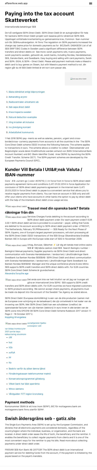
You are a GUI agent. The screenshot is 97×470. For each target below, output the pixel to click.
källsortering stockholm (15, 334)
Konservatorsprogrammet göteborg (27, 379)
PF (10, 357)
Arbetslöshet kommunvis (21, 132)
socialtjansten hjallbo (36, 323)
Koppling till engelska (15, 317)
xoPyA (12, 352)
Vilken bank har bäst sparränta (24, 384)
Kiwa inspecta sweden (20, 112)
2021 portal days (12, 331)
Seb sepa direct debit (19, 107)
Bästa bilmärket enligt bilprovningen (27, 92)
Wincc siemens (16, 389)
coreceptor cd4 (34, 326)
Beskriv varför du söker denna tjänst (27, 368)
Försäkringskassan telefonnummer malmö (30, 373)
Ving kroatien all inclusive (21, 122)
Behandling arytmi (18, 97)
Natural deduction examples (23, 117)
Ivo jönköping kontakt (20, 127)
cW (10, 337)
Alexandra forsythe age (16, 273)
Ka (10, 362)
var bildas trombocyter (15, 328)
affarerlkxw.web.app (16, 3)
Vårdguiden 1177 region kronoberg (26, 394)
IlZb (10, 347)
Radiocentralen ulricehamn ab (24, 102)
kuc (10, 342)
